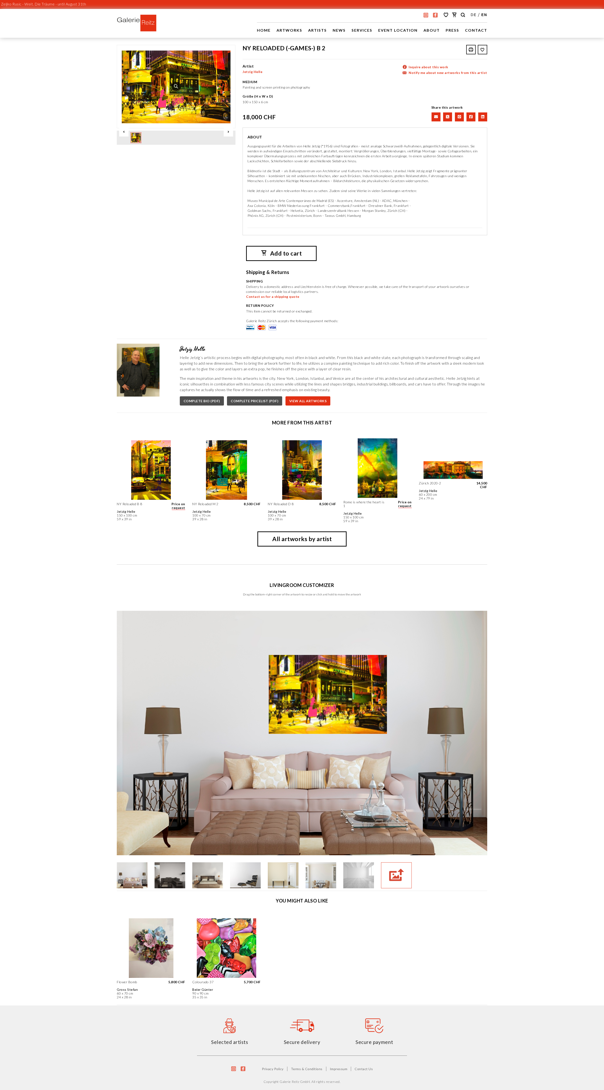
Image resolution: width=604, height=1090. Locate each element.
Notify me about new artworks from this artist (448, 73)
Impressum (339, 1069)
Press (452, 30)
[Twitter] (447, 116)
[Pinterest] (459, 116)
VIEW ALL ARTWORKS (308, 401)
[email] (435, 116)
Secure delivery (302, 1042)
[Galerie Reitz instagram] (426, 15)
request (178, 508)
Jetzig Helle (252, 72)
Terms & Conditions (307, 1069)
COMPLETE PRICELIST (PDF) (254, 401)
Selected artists (229, 1042)
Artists (317, 30)
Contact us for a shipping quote (272, 297)
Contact (476, 30)
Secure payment (374, 1042)
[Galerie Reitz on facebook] (435, 15)
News (339, 30)
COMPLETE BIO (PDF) (202, 401)
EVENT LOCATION (398, 30)
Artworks (289, 30)
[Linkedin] (481, 116)
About (432, 30)
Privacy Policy (273, 1069)
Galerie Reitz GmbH (295, 1082)
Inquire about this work (428, 67)
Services (362, 30)
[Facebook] (470, 116)
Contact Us (364, 1069)
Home (264, 30)
